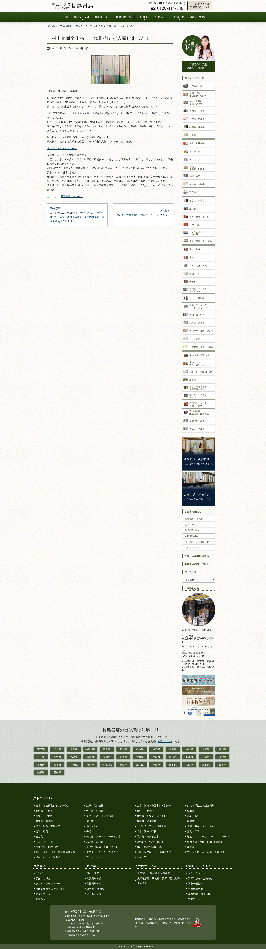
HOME (64, 17)
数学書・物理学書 (146, 821)
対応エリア (162, 17)
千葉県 (74, 749)
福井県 (57, 757)
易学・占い (92, 826)
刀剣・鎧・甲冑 (44, 841)
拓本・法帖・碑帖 (146, 831)
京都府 (41, 764)
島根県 (140, 764)
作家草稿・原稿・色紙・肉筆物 (204, 841)
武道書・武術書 (94, 841)
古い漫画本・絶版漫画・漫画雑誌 (205, 852)
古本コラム (191, 524)
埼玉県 (57, 749)
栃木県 (140, 749)
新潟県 (189, 749)
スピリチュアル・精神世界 (151, 826)
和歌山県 (107, 764)
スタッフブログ (193, 547)
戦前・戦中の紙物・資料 (150, 847)
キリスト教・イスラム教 (99, 815)
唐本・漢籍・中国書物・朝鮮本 (154, 805)
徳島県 (206, 764)
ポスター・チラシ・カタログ (102, 852)
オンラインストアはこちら (62, 148)
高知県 (57, 772)
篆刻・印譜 (193, 831)
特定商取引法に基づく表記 (50, 888)
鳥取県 (123, 764)
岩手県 (123, 757)
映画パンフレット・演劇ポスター (155, 852)
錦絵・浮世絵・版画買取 (200, 805)
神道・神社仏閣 (44, 815)
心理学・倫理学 (145, 810)
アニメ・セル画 (94, 857)
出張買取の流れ (95, 878)
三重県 (206, 757)
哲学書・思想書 (94, 810)
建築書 (191, 821)
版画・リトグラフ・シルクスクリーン (208, 836)
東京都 (41, 749)
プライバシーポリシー (48, 883)
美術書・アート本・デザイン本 (103, 836)
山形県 (173, 757)
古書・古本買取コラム (196, 555)
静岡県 (107, 749)
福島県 (74, 757)
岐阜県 (189, 757)
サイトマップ (43, 894)
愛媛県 (41, 772)
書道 (88, 831)
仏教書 (191, 810)
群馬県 (156, 749)
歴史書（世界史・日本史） (151, 815)
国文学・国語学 (44, 821)
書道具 (39, 836)
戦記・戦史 (193, 815)
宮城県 (140, 757)
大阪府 (57, 764)
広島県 (173, 764)
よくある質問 (94, 894)
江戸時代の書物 (94, 805)
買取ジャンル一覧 (194, 77)
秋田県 (156, 757)
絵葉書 (191, 847)
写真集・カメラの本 (148, 836)
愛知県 (222, 749)
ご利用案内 (144, 17)
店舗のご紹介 (197, 17)
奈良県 (90, 764)
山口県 (189, 764)
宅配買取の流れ (95, 883)
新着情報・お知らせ (72, 25)
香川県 (222, 764)
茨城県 (123, 749)
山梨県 (173, 749)
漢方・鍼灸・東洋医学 (48, 826)
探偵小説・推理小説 (47, 847)
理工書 (90, 821)
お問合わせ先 (191, 588)
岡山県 (156, 764)
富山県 (90, 757)
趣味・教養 (42, 831)
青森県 (107, 757)
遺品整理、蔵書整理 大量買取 (153, 873)
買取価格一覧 (124, 17)
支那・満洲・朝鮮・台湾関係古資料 (55, 852)
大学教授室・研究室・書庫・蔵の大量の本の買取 (159, 880)
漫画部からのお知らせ (197, 541)
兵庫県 (74, 764)
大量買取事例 (192, 536)
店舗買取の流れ (95, 888)
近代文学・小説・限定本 (150, 841)
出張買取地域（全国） (196, 563)
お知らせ (179, 17)
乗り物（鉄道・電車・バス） (102, 847)
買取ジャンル (82, 17)
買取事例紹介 (103, 17)
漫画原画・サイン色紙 (48, 857)
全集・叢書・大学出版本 (200, 826)
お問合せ (41, 899)
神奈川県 (90, 749)
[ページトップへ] (260, 941)
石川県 (41, 757)
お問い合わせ (165, 741)
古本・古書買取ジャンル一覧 (52, 805)
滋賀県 (222, 757)
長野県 (206, 749)
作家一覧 (142, 857)
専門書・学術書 (44, 810)
